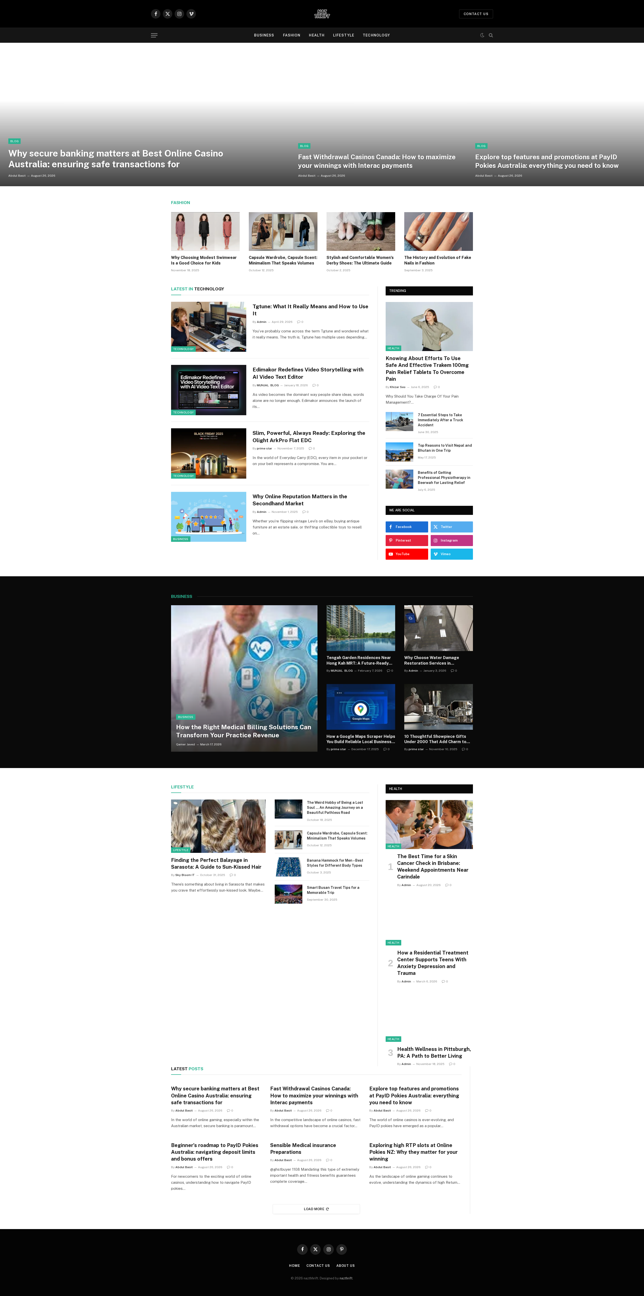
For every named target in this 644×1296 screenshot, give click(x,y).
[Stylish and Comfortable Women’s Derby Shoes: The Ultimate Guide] (361, 231)
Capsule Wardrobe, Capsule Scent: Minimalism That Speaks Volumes (283, 260)
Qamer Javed (185, 744)
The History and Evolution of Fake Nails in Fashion (437, 260)
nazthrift (346, 1278)
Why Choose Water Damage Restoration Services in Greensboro (431, 660)
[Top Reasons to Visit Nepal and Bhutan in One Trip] (399, 452)
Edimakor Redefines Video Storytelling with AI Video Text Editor (308, 373)
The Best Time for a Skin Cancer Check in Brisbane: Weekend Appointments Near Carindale (432, 866)
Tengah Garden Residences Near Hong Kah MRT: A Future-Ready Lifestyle (359, 660)
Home (294, 1266)
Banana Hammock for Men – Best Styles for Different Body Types (335, 862)
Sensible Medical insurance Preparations (303, 1148)
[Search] (490, 35)
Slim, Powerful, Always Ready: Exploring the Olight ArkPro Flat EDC (309, 436)
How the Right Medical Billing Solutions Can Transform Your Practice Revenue (243, 731)
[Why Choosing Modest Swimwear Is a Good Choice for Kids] (205, 231)
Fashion (292, 35)
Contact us (476, 14)
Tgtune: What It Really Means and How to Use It (310, 310)
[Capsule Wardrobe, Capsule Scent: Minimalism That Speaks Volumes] (283, 231)
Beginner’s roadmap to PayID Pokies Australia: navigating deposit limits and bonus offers (214, 1152)
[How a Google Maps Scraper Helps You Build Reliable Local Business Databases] (361, 707)
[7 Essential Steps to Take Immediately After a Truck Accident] (399, 421)
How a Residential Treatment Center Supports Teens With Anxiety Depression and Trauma (432, 963)
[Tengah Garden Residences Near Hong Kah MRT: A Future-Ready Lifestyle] (361, 628)
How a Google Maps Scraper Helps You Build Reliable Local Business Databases (361, 739)
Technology (376, 35)
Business (264, 35)
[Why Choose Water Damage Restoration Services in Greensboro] (438, 628)
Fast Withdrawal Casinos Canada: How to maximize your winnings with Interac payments (377, 161)
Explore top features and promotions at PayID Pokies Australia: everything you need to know (547, 161)
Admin (261, 322)
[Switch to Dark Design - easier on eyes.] (482, 35)
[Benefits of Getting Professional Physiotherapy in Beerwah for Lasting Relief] (399, 479)
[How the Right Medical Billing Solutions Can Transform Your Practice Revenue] (244, 678)
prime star (264, 448)
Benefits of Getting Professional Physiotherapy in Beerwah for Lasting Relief (444, 478)
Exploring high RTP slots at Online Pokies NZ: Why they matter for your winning (413, 1152)
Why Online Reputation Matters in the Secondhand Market (300, 500)
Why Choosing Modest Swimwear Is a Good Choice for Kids (204, 260)
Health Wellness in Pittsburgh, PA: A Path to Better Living (434, 1052)
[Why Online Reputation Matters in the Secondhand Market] (208, 517)
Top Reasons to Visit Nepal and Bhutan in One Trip (445, 447)
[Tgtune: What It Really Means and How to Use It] (208, 327)
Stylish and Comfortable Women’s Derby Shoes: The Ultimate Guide (360, 260)
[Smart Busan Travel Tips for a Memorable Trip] (288, 894)
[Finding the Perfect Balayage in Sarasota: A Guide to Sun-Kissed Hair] (218, 826)
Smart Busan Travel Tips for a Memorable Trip (333, 890)
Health (317, 35)
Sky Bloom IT (185, 875)
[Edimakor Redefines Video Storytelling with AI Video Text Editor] (208, 390)
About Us (345, 1266)
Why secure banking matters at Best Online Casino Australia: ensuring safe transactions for (115, 158)
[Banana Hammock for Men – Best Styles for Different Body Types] (288, 866)
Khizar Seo (398, 387)
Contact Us (318, 1266)
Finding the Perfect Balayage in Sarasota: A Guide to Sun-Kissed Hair (216, 863)
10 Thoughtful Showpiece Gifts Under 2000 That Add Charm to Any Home (435, 739)
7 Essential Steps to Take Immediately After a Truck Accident (440, 420)
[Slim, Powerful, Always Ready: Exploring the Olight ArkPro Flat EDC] (208, 453)
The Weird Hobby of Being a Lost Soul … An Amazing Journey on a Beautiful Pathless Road (335, 808)
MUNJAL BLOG (268, 385)
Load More (314, 1209)
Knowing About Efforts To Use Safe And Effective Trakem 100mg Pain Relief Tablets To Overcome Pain (427, 368)
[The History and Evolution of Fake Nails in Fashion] (438, 231)
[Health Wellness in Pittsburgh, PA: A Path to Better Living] (429, 1017)
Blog (14, 141)
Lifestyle (343, 35)
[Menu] (154, 35)
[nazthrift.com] (322, 14)
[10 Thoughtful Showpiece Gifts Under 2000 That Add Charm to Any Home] (438, 707)
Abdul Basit (17, 175)
